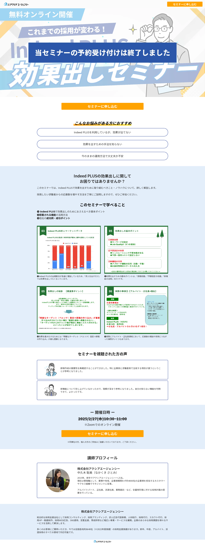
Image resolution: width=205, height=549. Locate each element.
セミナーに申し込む (185, 4)
